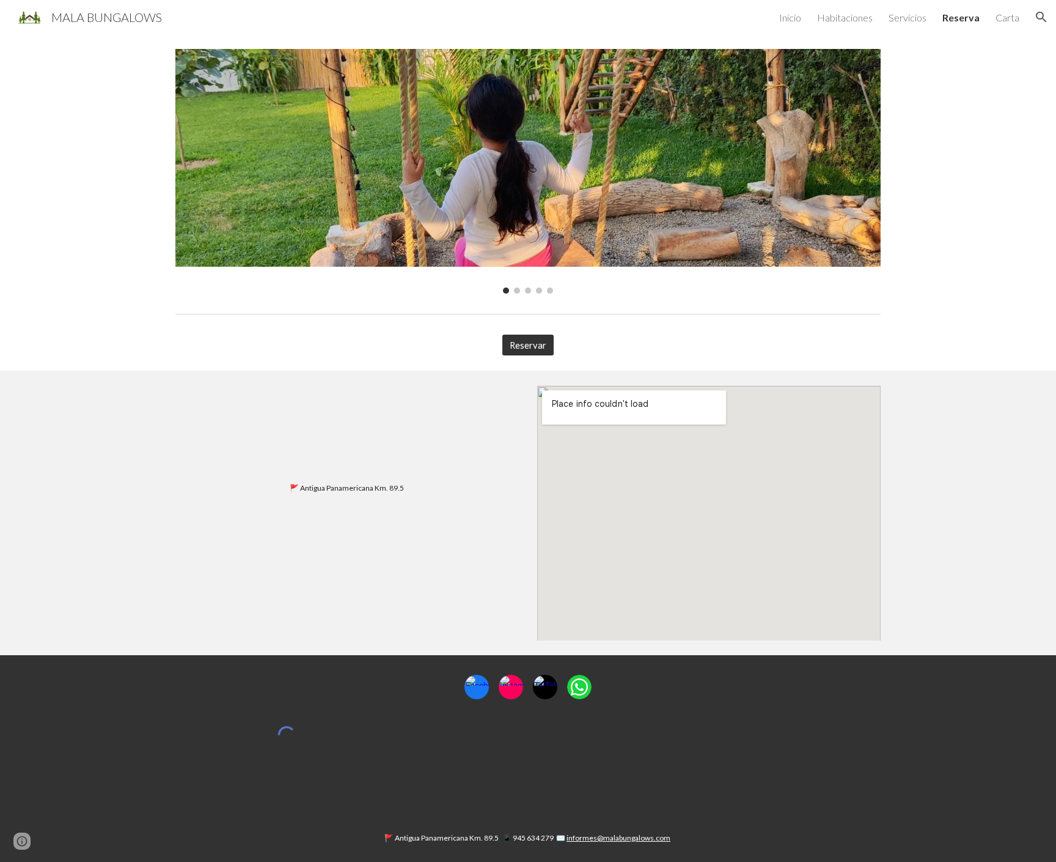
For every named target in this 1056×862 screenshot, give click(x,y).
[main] (347, 488)
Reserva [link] (961, 17)
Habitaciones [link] (845, 17)
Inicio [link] (790, 17)
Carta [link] (1007, 17)
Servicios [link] (907, 17)
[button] (1041, 17)
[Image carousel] (528, 171)
